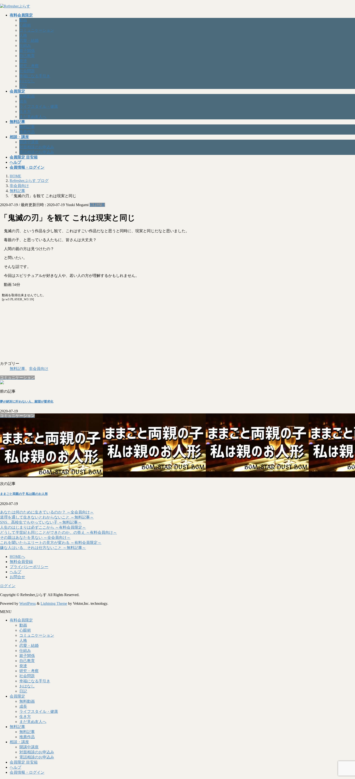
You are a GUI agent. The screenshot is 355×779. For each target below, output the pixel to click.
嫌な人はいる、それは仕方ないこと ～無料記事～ (43, 548)
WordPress (27, 603)
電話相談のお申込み (36, 152)
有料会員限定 (21, 620)
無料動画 (27, 96)
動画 (23, 20)
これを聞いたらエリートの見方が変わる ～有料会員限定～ (50, 543)
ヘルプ (15, 572)
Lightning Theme (54, 603)
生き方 (25, 111)
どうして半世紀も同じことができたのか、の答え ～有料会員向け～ (58, 532)
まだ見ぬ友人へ (32, 117)
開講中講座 (29, 142)
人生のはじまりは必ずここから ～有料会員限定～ (43, 527)
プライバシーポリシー (29, 567)
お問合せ (17, 577)
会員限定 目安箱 (24, 762)
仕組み (25, 45)
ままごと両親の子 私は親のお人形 (24, 494)
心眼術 (25, 25)
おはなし (27, 81)
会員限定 (17, 696)
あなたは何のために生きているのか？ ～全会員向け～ (47, 512)
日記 (23, 86)
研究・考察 (29, 66)
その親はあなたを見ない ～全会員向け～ (35, 537)
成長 (23, 101)
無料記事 (27, 127)
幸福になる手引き (34, 76)
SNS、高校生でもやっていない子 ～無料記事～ (41, 522)
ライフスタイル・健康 (38, 106)
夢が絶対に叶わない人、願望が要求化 (26, 401)
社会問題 (27, 71)
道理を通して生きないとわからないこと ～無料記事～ (47, 517)
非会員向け (38, 369)
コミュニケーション (36, 30)
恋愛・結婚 (29, 40)
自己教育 (27, 56)
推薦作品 (27, 132)
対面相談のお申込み (36, 147)
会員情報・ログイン (27, 772)
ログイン (7, 586)
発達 (23, 61)
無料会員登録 (21, 562)
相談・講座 (19, 742)
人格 (23, 35)
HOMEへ (17, 557)
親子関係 (27, 51)
